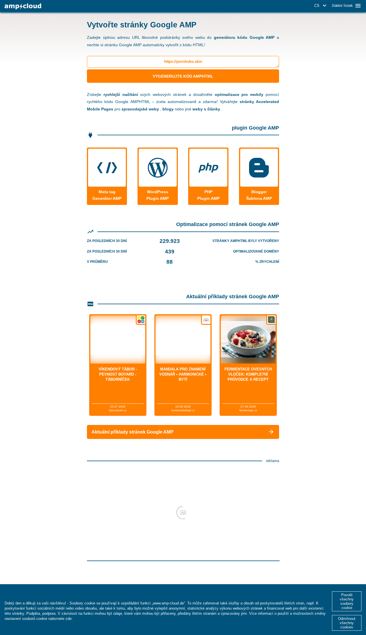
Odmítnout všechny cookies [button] (346, 622)
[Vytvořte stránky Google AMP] (23, 6)
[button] (321, 5)
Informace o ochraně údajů (98, 618)
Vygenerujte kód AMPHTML (183, 76)
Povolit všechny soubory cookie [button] (347, 601)
